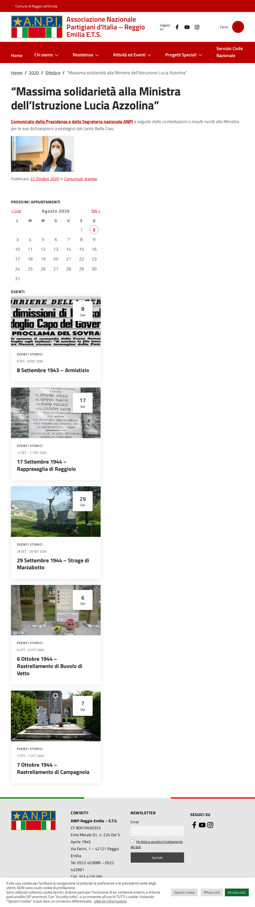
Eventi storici (30, 354)
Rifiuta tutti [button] (212, 892)
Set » (95, 211)
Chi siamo (43, 54)
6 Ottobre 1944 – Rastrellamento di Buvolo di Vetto (49, 666)
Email (134, 822)
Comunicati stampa (80, 179)
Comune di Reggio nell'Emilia (36, 6)
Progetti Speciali (180, 54)
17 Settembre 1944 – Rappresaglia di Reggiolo (46, 465)
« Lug (16, 211)
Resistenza (83, 54)
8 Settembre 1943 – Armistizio (53, 370)
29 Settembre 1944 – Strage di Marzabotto (53, 564)
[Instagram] (195, 26)
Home (16, 55)
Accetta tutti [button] (237, 892)
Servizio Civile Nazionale (229, 52)
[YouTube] (185, 26)
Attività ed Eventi (129, 54)
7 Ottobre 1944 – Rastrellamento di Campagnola (53, 768)
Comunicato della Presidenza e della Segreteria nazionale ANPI (72, 121)
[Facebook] (175, 26)
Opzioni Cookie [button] (184, 892)
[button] (238, 27)
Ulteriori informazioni (110, 901)
